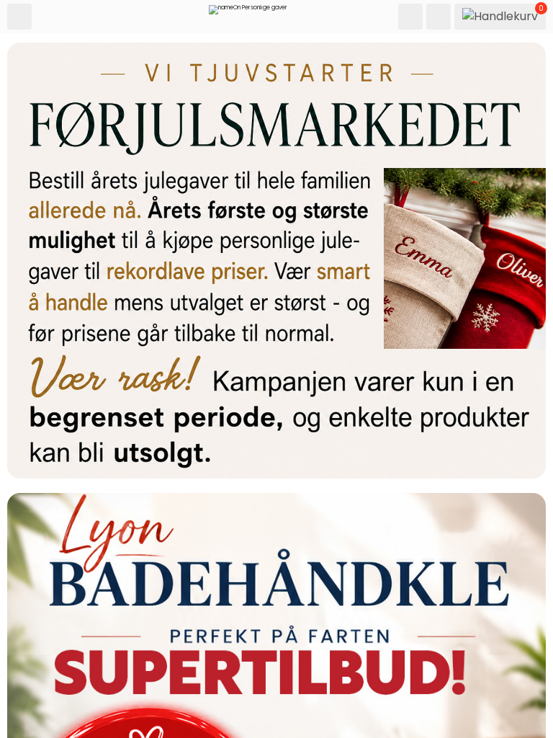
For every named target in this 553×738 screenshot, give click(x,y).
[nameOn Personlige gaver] (248, 13)
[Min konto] (438, 17)
